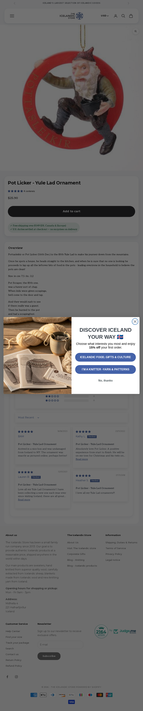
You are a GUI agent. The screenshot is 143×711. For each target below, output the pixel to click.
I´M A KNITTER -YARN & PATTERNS (105, 369)
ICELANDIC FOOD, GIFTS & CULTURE (105, 357)
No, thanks (105, 380)
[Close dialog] (135, 321)
